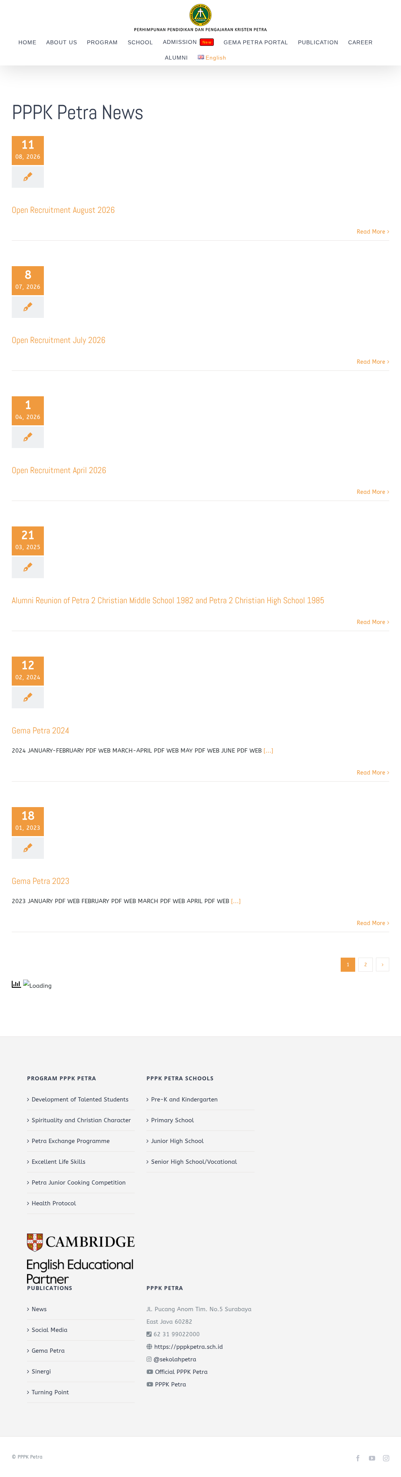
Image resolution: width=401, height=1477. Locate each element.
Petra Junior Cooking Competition (79, 1182)
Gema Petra (48, 1350)
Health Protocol (54, 1203)
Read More (371, 232)
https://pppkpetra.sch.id (188, 1346)
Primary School (172, 1120)
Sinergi (41, 1371)
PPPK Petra (170, 1384)
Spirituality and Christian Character (81, 1120)
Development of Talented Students (80, 1099)
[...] (268, 750)
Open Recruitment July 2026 (58, 339)
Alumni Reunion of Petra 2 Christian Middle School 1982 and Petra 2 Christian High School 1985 (168, 600)
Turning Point (50, 1392)
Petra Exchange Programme (71, 1141)
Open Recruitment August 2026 (63, 209)
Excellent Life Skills (58, 1161)
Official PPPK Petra (181, 1371)
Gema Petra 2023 (40, 880)
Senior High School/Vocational (194, 1161)
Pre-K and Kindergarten (184, 1099)
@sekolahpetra (175, 1359)
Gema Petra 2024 (40, 730)
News (39, 1309)
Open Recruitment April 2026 (59, 470)
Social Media (49, 1330)
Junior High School (177, 1141)
